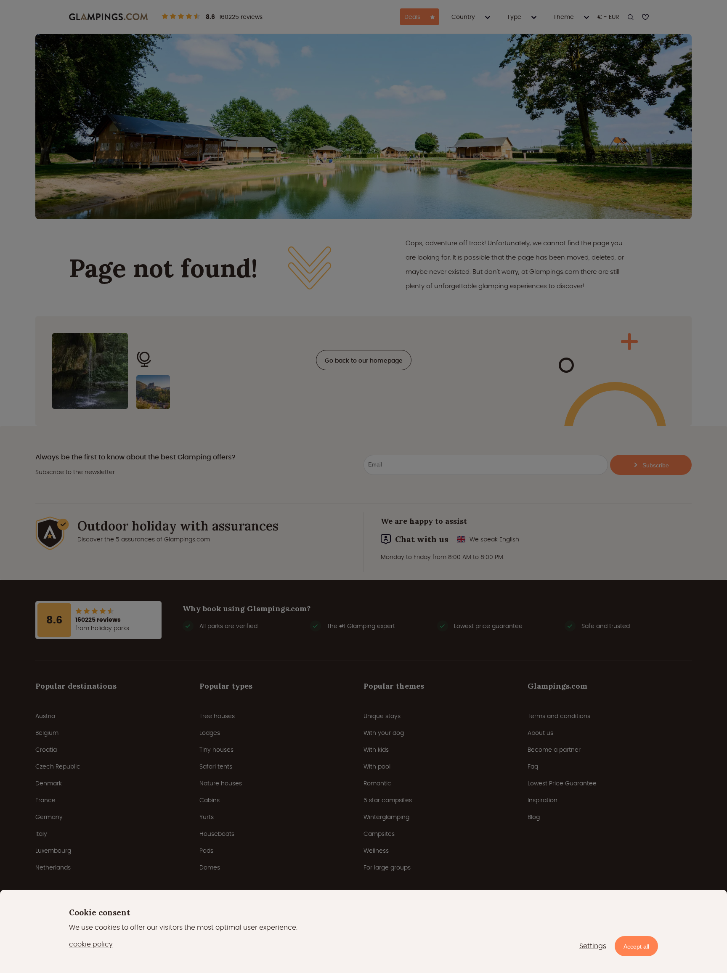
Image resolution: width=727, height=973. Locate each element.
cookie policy (91, 944)
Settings (592, 946)
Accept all (636, 946)
